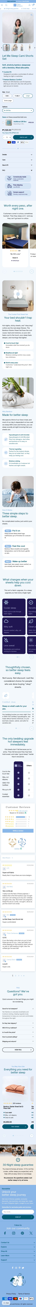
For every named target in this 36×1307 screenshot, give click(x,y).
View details (15, 1126)
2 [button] (15, 976)
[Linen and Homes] (18, 5)
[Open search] (6, 5)
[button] (14, 271)
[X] (31, 1233)
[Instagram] (14, 1233)
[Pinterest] (22, 1233)
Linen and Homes (14, 1304)
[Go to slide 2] (18, 657)
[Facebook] (5, 1233)
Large (28, 96)
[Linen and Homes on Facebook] (12, 1268)
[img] (7, 865)
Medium (17, 96)
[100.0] (22, 842)
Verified (16, 849)
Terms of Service (24, 1294)
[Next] (32, 657)
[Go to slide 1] (17, 657)
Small (7, 96)
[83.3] (12, 842)
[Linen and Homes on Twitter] (23, 1268)
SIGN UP (18, 1217)
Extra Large (8, 100)
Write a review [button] (18, 831)
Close (32, 72)
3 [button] (18, 976)
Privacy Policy (11, 1294)
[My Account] (28, 5)
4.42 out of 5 (22, 811)
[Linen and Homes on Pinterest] (19, 1268)
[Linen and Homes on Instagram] (16, 1268)
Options (4, 107)
